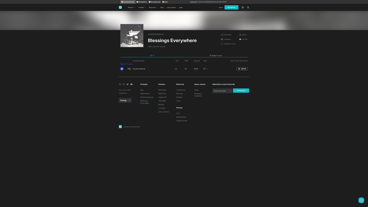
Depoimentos (145, 93)
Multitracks (162, 90)
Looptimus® (162, 97)
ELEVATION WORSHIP (155, 34)
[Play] (121, 68)
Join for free (231, 7)
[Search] (248, 7)
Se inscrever (241, 90)
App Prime (162, 93)
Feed (161, 7)
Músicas (130, 7)
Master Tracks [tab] (217, 56)
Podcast (179, 97)
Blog (141, 90)
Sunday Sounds (181, 121)
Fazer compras (163, 112)
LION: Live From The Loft (156, 47)
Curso (178, 101)
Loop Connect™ (171, 7)
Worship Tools (181, 117)
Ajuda (180, 7)
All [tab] (153, 55)
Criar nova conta (125, 90)
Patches (161, 104)
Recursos (179, 93)
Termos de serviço (146, 97)
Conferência (180, 90)
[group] (242, 68)
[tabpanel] (184, 66)
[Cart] (243, 7)
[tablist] (184, 55)
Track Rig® (162, 101)
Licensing (161, 108)
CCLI (178, 113)
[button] (123, 68)
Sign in (221, 7)
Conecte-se (123, 93)
